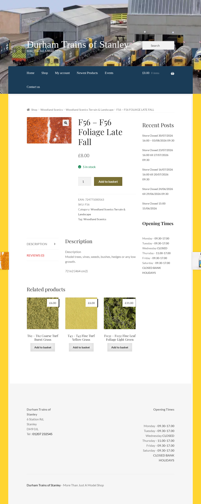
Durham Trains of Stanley (78, 44)
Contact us (33, 87)
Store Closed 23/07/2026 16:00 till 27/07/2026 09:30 (157, 155)
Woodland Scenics (51, 109)
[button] (66, 123)
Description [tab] (37, 244)
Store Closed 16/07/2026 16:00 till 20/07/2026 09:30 (157, 174)
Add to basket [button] (42, 347)
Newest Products (87, 73)
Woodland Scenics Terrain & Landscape (89, 109)
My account (62, 73)
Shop (44, 73)
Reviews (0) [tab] (35, 255)
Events (109, 73)
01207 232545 (42, 434)
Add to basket (108, 181)
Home (30, 73)
